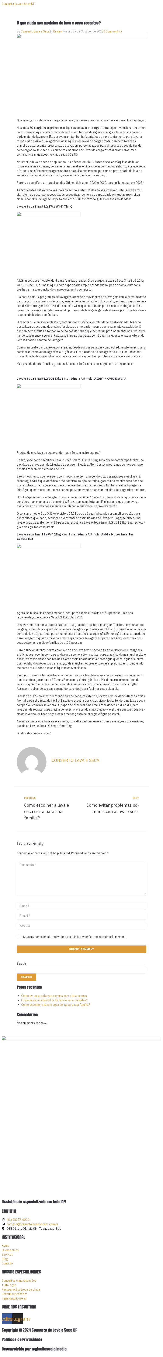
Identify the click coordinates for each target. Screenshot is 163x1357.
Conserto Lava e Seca (35, 31)
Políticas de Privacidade (22, 1339)
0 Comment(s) (112, 31)
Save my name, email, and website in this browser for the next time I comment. (74, 937)
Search (21, 963)
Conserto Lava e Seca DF (18, 4)
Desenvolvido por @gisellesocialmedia (34, 1349)
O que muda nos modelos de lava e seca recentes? (54, 1000)
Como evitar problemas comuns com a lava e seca (54, 996)
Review (58, 31)
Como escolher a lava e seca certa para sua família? (55, 1005)
